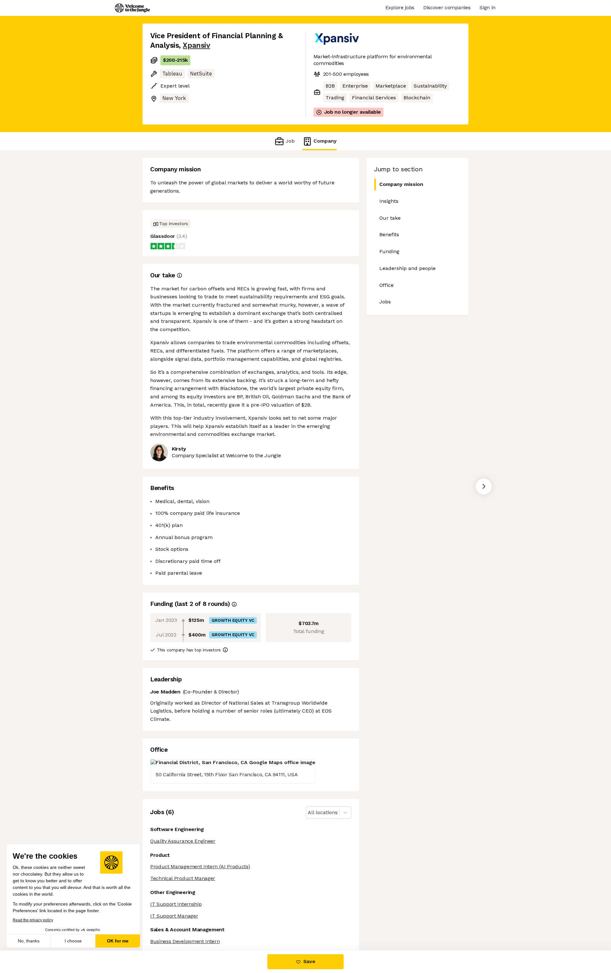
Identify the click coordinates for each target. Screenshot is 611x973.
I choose (73, 940)
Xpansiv (196, 45)
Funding (389, 251)
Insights (388, 201)
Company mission (401, 184)
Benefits (389, 234)
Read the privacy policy (33, 920)
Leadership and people (407, 268)
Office (386, 285)
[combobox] (308, 812)
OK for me (118, 940)
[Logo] (132, 8)
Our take (390, 218)
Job (290, 141)
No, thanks (28, 940)
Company (325, 141)
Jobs (385, 302)
